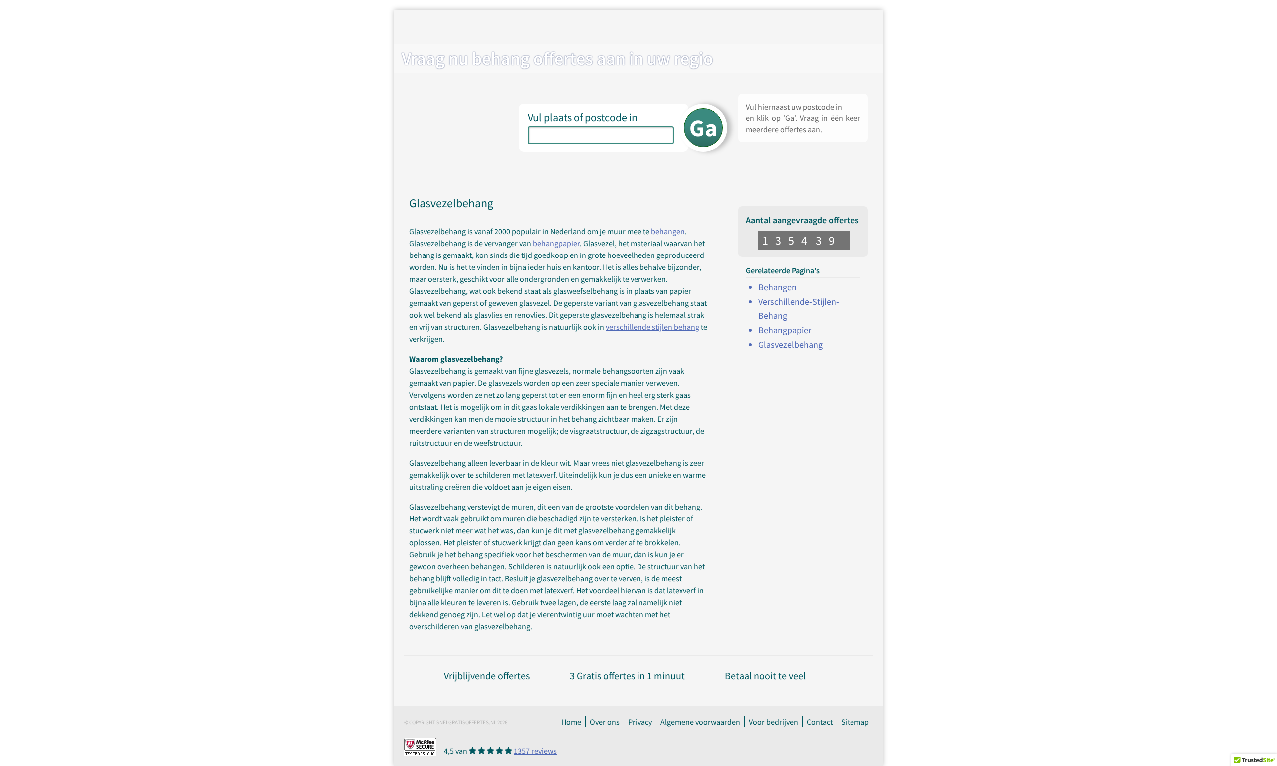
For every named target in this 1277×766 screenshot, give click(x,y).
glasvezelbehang (790, 344)
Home (571, 722)
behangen (668, 231)
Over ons (605, 722)
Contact (820, 722)
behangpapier (556, 243)
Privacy (640, 722)
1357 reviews (535, 751)
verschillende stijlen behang (652, 327)
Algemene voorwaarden (700, 722)
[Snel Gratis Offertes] (485, 28)
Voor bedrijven (773, 722)
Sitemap (855, 722)
